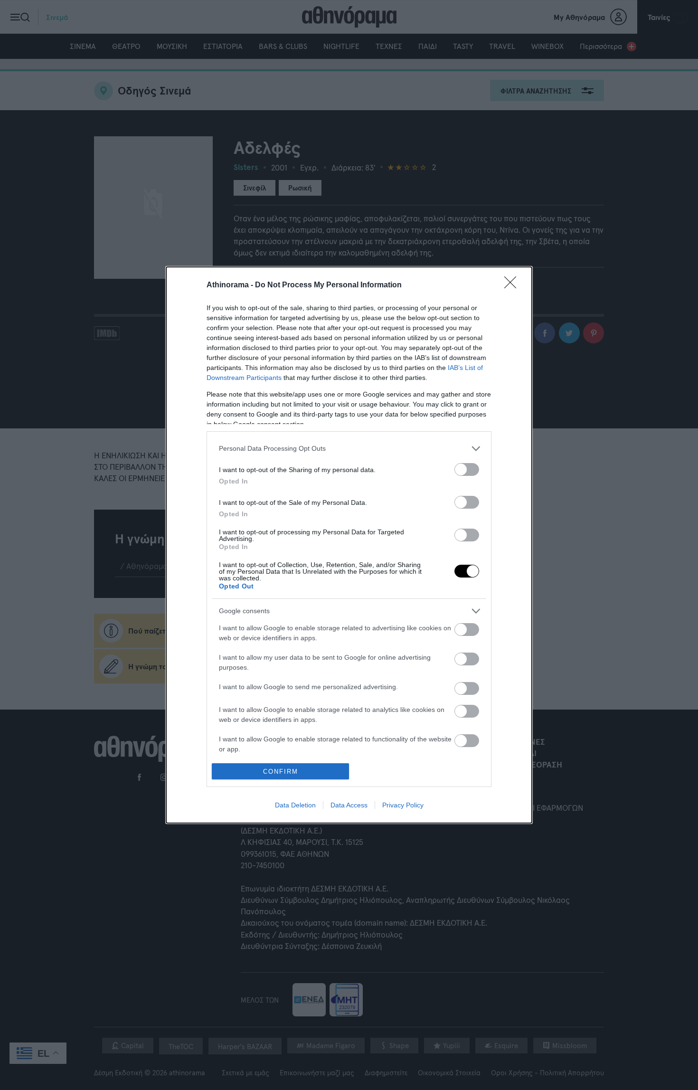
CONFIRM (280, 771)
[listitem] (349, 449)
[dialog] (349, 545)
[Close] (513, 285)
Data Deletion (295, 805)
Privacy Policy (403, 805)
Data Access (349, 805)
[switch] (466, 469)
